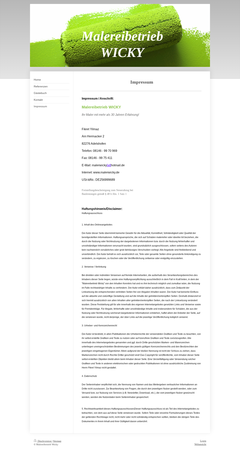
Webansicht (200, 444)
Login (203, 440)
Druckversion (44, 441)
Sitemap (57, 441)
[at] (109, 165)
